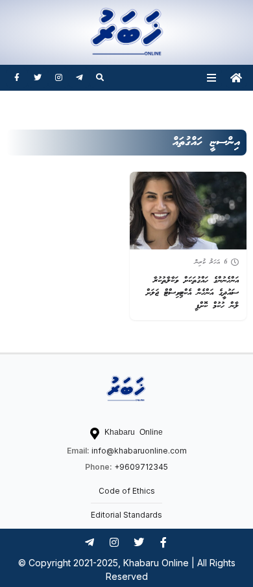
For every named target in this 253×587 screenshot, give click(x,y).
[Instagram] (58, 77)
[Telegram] (79, 77)
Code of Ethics (127, 491)
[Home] (236, 77)
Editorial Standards (126, 515)
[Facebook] (16, 77)
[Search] (100, 77)
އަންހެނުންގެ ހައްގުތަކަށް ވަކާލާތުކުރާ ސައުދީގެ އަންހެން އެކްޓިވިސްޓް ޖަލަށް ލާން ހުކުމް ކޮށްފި (192, 293)
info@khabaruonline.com (139, 450)
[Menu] (211, 77)
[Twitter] (37, 77)
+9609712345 (141, 467)
